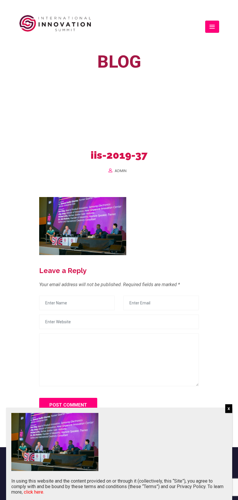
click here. (34, 492)
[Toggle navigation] (212, 27)
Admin (121, 171)
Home (92, 75)
